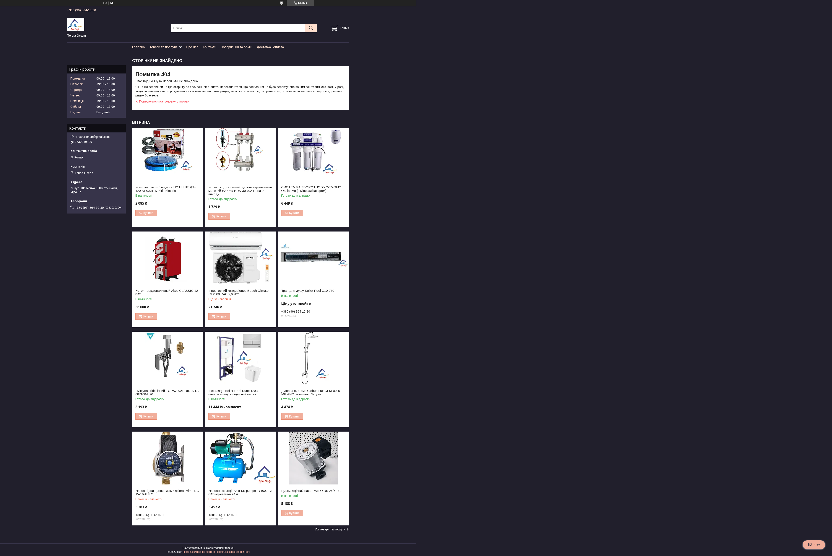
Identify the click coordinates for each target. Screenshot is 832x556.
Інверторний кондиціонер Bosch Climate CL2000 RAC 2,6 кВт (238, 292)
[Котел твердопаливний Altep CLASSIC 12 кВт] (167, 258)
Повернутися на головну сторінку (164, 101)
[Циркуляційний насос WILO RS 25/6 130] (313, 458)
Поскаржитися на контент (199, 551)
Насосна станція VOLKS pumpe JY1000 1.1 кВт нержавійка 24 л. (240, 492)
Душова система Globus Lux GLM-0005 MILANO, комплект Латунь (310, 392)
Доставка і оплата (270, 47)
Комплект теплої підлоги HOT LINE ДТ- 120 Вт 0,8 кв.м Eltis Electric (165, 189)
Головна (138, 47)
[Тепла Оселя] (116, 24)
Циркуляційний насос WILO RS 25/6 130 (311, 490)
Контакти (209, 47)
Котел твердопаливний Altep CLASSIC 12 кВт (166, 292)
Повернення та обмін (236, 47)
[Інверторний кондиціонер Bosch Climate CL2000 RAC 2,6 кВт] (240, 258)
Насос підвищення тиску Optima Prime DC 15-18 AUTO (167, 492)
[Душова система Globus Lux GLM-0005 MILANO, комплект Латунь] (313, 358)
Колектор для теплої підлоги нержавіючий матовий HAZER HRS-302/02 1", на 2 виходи (240, 191)
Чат (817, 544)
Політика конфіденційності (233, 551)
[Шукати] (311, 28)
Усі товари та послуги (330, 529)
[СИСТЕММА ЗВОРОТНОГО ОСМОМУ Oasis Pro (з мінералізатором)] (313, 154)
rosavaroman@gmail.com (92, 137)
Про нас (192, 47)
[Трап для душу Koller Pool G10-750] (313, 258)
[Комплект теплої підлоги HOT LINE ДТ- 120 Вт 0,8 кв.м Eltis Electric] (167, 154)
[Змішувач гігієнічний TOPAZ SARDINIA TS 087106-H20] (167, 358)
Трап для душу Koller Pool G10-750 (307, 290)
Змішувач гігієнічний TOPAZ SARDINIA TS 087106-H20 (167, 392)
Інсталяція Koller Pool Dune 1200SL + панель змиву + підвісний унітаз (236, 392)
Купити (148, 213)
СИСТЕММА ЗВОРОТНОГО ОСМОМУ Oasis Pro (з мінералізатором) (311, 189)
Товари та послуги (163, 47)
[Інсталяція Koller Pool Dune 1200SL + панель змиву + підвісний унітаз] (240, 358)
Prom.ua (228, 547)
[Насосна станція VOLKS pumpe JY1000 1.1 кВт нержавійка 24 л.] (240, 458)
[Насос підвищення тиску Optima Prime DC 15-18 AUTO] (167, 458)
